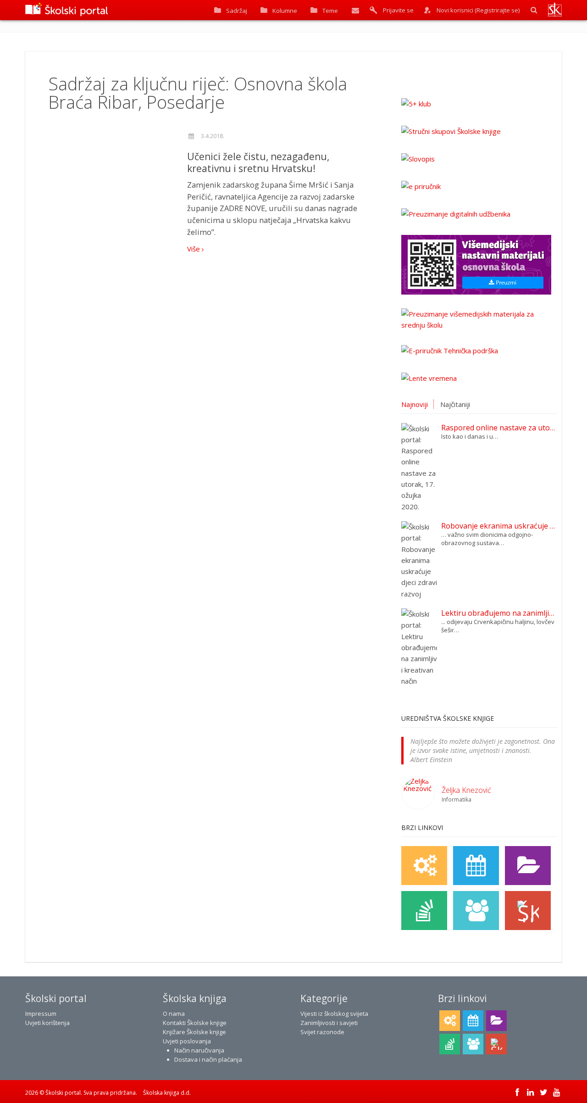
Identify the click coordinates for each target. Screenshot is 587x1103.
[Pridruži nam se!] (476, 910)
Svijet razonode (322, 1032)
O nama (174, 1013)
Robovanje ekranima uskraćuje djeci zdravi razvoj (499, 525)
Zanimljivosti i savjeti (329, 1023)
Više (194, 248)
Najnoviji (414, 404)
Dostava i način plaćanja (208, 1059)
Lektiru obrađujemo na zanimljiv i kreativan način (499, 613)
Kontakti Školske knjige (195, 1023)
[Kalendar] (476, 866)
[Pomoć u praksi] (424, 866)
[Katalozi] (527, 866)
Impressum (40, 1013)
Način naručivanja (199, 1050)
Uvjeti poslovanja (187, 1041)
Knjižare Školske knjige (194, 1032)
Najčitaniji (455, 404)
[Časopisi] (424, 910)
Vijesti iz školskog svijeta (334, 1013)
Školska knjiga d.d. (167, 1093)
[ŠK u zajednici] (527, 910)
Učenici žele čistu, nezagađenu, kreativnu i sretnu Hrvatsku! (258, 162)
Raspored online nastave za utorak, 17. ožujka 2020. (499, 427)
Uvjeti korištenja (47, 1023)
